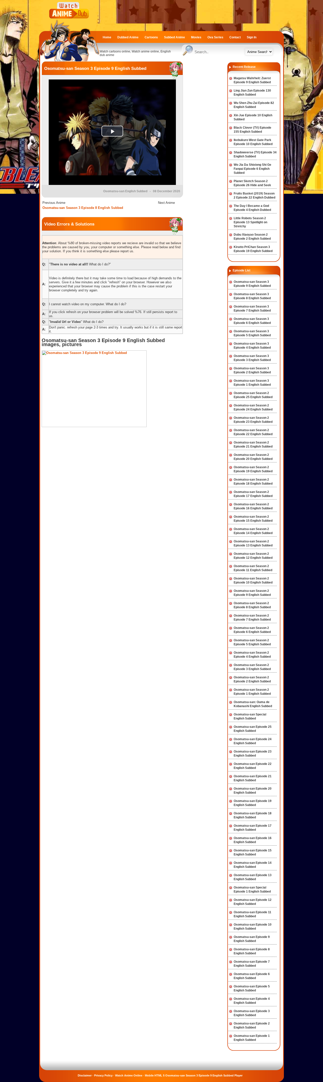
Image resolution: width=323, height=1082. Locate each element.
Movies (196, 37)
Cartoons (151, 37)
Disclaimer (85, 1075)
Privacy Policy (103, 1075)
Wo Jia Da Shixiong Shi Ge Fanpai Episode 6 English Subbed (252, 169)
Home (107, 37)
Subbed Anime (174, 37)
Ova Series (215, 37)
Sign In (251, 37)
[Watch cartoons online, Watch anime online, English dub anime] (69, 60)
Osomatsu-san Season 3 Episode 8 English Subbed (82, 208)
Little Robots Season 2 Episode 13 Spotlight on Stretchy (250, 222)
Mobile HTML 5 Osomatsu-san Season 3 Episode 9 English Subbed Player (194, 1075)
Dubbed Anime (128, 37)
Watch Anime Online (128, 1075)
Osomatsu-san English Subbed (125, 191)
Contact (235, 37)
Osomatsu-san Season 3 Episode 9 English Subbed (95, 68)
